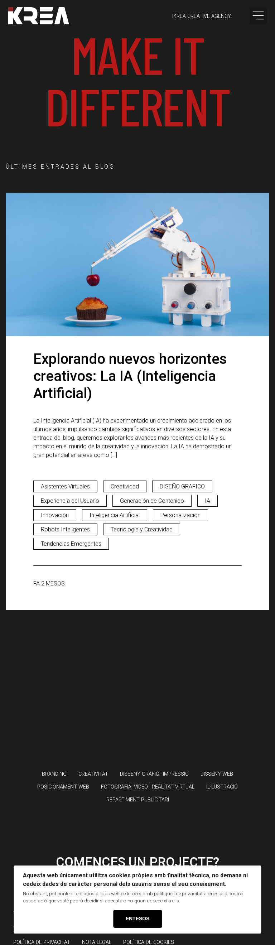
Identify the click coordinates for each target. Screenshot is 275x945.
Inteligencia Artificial (115, 515)
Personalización (180, 515)
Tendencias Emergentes (71, 543)
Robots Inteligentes (65, 529)
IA (207, 500)
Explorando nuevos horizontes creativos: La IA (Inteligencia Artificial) (130, 376)
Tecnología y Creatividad (142, 529)
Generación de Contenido (152, 500)
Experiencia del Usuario (70, 500)
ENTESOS (137, 918)
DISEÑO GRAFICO (182, 486)
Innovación (55, 515)
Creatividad (125, 486)
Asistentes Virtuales (65, 486)
